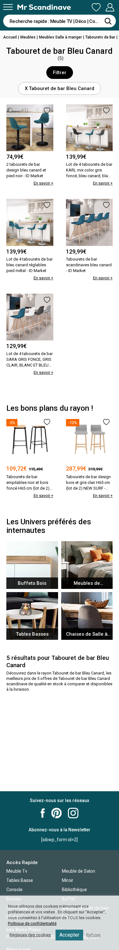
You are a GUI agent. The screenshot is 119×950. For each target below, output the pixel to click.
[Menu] (8, 6)
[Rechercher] (108, 21)
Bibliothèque (74, 889)
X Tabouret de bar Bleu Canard (59, 88)
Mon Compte (109, 7)
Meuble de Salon (78, 871)
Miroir (67, 880)
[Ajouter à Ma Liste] (47, 111)
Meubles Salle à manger (60, 37)
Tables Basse (19, 880)
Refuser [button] (93, 935)
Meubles (28, 37)
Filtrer (59, 72)
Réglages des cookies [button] (30, 935)
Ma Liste (96, 7)
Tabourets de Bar (100, 37)
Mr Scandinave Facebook (43, 813)
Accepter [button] (69, 935)
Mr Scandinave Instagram (73, 813)
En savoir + (43, 183)
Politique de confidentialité (32, 923)
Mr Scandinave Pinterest (56, 813)
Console (14, 889)
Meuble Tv (16, 871)
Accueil (10, 37)
